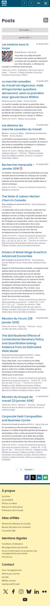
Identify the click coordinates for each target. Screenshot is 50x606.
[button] (27, 477)
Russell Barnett (20, 52)
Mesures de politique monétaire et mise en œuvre (21, 390)
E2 (43, 238)
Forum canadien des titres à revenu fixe (22, 327)
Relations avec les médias (12, 101)
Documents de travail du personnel (15, 380)
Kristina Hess (27, 262)
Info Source (7, 556)
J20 (11, 240)
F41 (19, 383)
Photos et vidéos (9, 503)
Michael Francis (15, 262)
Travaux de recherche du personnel (32, 187)
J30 (18, 240)
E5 (7, 383)
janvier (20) (24, 37)
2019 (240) (24, 30)
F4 (16, 383)
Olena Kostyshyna (39, 204)
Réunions (21, 326)
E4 (45, 380)
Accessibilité (7, 500)
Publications (22, 70)
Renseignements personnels (15, 547)
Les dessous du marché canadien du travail (22, 127)
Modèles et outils (8, 385)
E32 (3, 449)
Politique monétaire (25, 72)
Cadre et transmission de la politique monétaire (29, 387)
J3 (15, 240)
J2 (8, 240)
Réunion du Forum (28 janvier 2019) (17, 320)
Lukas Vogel (28, 357)
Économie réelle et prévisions (29, 245)
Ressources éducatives (12, 507)
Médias (21, 118)
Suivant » (29, 469)
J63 (25, 240)
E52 (10, 383)
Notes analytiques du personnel (14, 238)
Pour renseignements (12, 570)
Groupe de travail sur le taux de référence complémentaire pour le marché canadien (23, 407)
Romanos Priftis (17, 357)
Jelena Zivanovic (41, 424)
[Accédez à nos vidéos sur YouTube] (25, 601)
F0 (9, 304)
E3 (43, 302)
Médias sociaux (9, 580)
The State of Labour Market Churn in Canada (21, 198)
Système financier (17, 457)
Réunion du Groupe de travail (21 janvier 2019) (18, 399)
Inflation (24, 75)
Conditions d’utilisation (12, 544)
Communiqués (30, 118)
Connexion (8, 530)
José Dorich (31, 52)
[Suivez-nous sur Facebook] (13, 593)
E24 (3, 240)
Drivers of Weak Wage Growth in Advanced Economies (24, 254)
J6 (22, 240)
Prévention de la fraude (12, 510)
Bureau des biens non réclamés (16, 527)
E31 (3, 304)
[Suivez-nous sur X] (6, 593)
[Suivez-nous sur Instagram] (21, 593)
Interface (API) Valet (11, 584)
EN (38, 3)
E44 (3, 383)
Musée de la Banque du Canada (16, 523)
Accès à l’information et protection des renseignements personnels (19, 552)
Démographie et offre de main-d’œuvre (30, 243)
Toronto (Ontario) (30, 101)
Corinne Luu (6, 206)
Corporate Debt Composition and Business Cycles (22, 418)
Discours (13, 153)
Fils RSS (5, 577)
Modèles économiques (24, 385)
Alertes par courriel (11, 573)
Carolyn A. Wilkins (17, 133)
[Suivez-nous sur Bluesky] (29, 593)
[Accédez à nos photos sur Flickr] (44, 593)
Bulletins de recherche (10, 189)
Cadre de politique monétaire (13, 155)
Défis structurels (8, 243)
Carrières (6, 496)
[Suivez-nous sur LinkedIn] (37, 593)
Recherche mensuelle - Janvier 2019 (18, 167)
